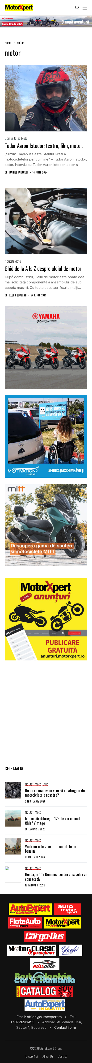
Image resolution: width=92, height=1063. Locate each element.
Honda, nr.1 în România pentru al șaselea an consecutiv (56, 877)
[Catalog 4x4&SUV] (45, 991)
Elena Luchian (18, 295)
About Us (47, 1056)
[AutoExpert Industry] (45, 1005)
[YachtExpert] (71, 950)
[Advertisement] (46, 712)
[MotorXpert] (62, 922)
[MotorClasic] (31, 950)
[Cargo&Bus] (44, 936)
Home (8, 42)
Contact (62, 1056)
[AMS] (67, 909)
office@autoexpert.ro (45, 1017)
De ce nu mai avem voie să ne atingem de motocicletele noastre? (55, 793)
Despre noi (31, 1056)
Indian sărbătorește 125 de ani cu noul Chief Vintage (52, 821)
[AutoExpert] (30, 909)
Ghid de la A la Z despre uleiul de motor (43, 269)
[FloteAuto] (25, 922)
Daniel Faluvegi (18, 172)
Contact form (65, 1027)
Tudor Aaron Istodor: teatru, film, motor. (44, 146)
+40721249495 (22, 1022)
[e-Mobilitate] (44, 977)
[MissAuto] (45, 964)
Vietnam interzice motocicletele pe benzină (50, 849)
